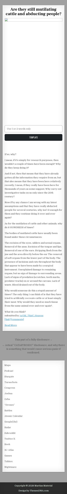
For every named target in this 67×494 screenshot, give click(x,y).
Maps (7, 365)
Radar (7, 427)
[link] (7, 319)
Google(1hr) (10, 421)
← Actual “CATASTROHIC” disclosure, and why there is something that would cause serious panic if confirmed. (33, 349)
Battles (8, 410)
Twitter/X (9, 438)
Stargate (9, 376)
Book (7, 444)
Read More (11, 325)
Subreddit (9, 433)
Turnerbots (10, 382)
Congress (9, 387)
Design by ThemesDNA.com (34, 491)
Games (8, 455)
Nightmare (10, 467)
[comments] (17, 319)
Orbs (7, 399)
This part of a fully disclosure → (33, 339)
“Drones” (9, 405)
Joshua (8, 393)
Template (33, 137)
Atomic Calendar (13, 416)
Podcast (8, 371)
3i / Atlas (9, 450)
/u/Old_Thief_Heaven (31, 315)
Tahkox (8, 461)
